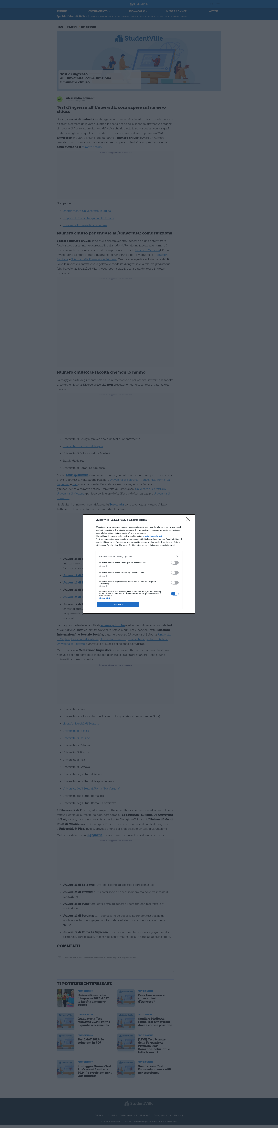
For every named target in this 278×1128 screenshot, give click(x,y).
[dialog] (139, 564)
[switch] (175, 563)
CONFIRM (118, 604)
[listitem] (139, 556)
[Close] (189, 520)
